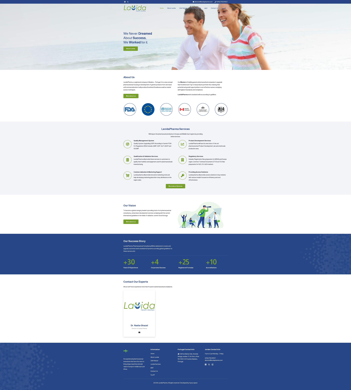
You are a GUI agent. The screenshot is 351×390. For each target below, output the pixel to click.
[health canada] (184, 109)
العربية (153, 374)
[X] (127, 1)
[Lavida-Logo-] (134, 8)
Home (152, 353)
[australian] (203, 109)
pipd (152, 367)
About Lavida (155, 357)
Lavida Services (156, 364)
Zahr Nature (154, 360)
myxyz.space (193, 383)
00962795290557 (210, 358)
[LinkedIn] (124, 1)
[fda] (129, 109)
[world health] (166, 109)
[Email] (139, 332)
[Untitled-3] (221, 109)
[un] (148, 109)
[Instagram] (212, 365)
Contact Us (154, 371)
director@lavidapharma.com (214, 360)
